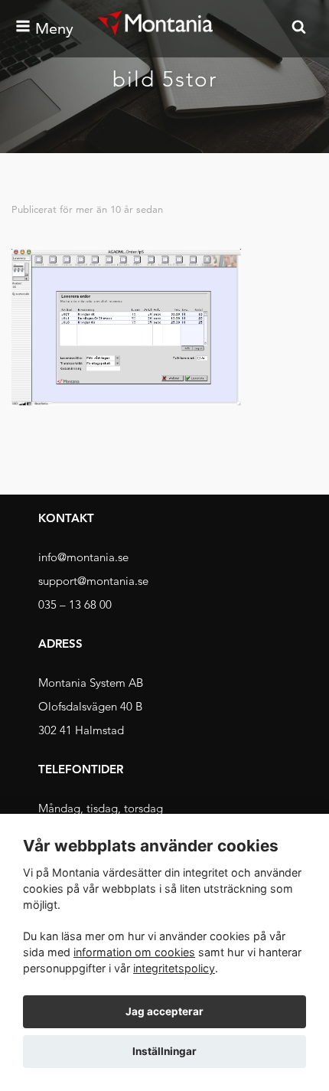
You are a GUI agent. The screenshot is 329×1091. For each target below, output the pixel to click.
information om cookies (134, 952)
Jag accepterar (164, 1011)
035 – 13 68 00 (75, 604)
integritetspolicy (174, 968)
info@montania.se (83, 557)
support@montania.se (93, 580)
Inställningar (164, 1051)
